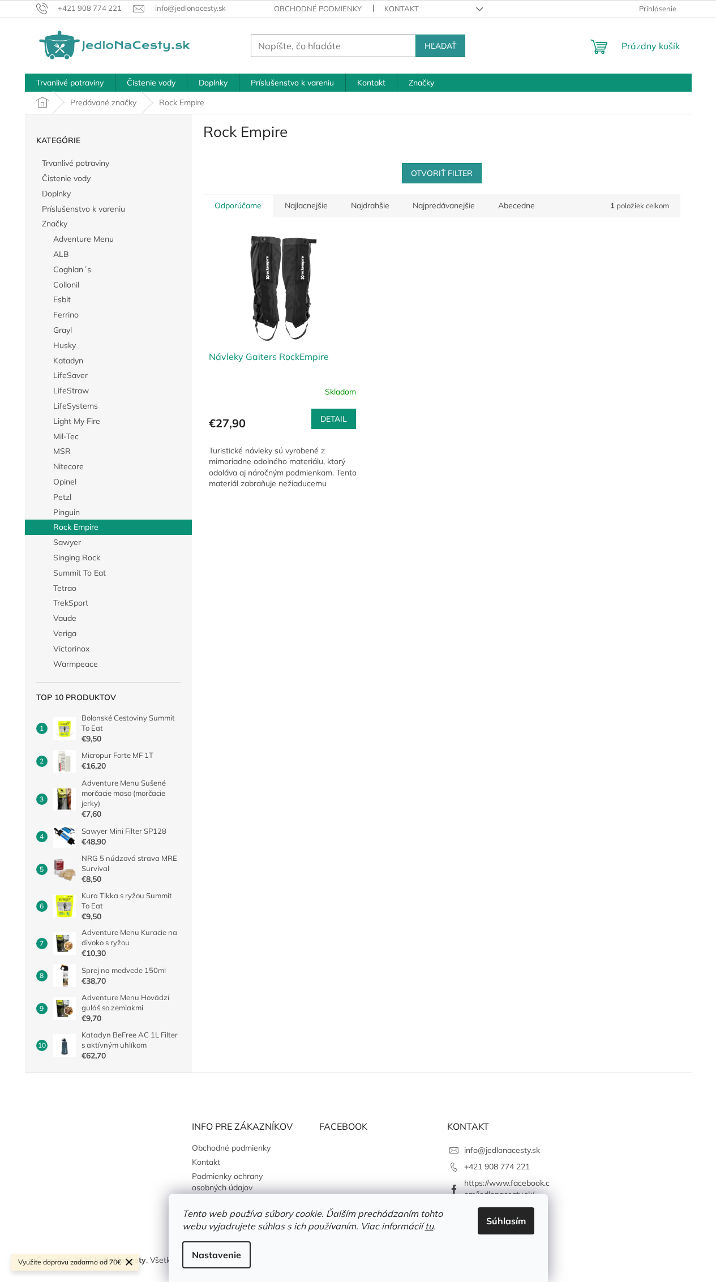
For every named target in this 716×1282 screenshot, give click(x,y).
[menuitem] (70, 83)
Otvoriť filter (442, 173)
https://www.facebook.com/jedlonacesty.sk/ (507, 1188)
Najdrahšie (370, 205)
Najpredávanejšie (444, 205)
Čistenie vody (66, 178)
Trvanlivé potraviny (75, 163)
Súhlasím (506, 1221)
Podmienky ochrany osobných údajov (227, 1181)
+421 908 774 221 (497, 1166)
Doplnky (56, 193)
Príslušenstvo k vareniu (83, 209)
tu (429, 1226)
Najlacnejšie (306, 205)
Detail (333, 419)
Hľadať (440, 46)
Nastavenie (216, 1254)
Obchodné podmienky (318, 8)
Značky (54, 223)
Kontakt (401, 8)
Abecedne (516, 205)
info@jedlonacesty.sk (502, 1150)
